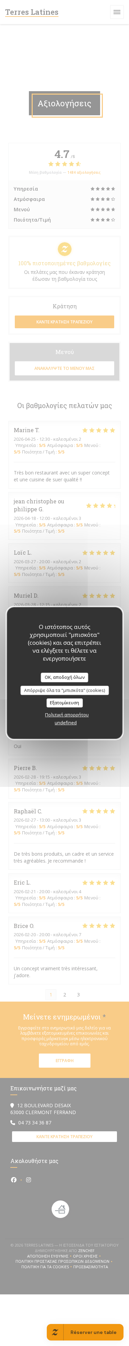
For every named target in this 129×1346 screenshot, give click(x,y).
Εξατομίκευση (64, 702)
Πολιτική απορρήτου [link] (67, 715)
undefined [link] (66, 722)
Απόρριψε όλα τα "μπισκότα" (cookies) (64, 690)
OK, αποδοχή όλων (65, 677)
